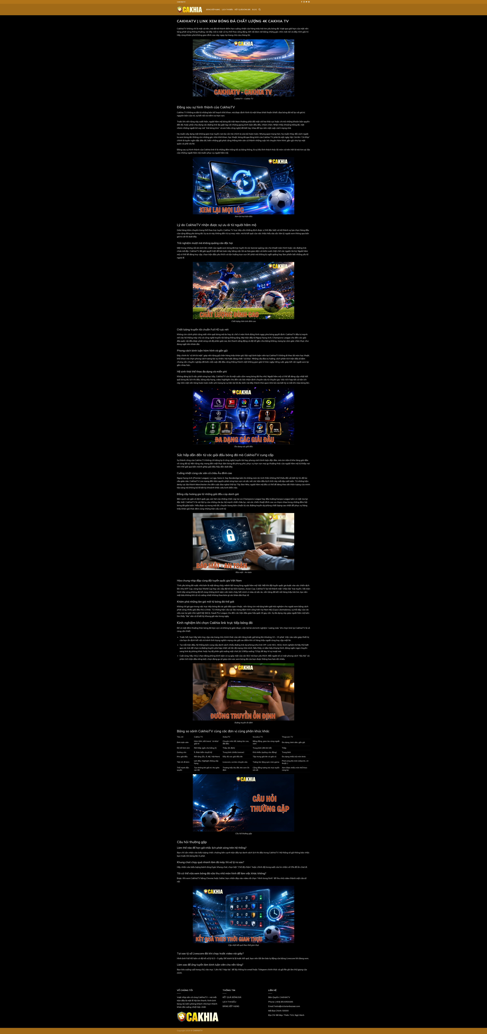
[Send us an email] (309, 2)
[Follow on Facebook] (301, 2)
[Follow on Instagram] (304, 2)
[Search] (259, 9)
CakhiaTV (181, 28)
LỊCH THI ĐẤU (229, 1001)
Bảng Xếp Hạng (213, 10)
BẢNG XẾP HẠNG (231, 1006)
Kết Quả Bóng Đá (242, 10)
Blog (254, 10)
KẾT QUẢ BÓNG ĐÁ (232, 997)
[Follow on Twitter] (306, 2)
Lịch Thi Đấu (227, 10)
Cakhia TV (182, 112)
